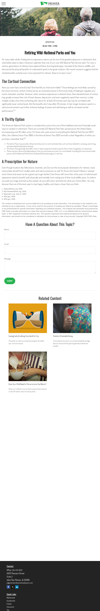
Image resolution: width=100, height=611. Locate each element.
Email (6, 244)
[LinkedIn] (17, 587)
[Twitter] (12, 587)
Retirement (11, 597)
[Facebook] (8, 587)
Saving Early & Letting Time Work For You (24, 336)
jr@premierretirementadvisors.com (20, 583)
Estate (9, 604)
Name (6, 229)
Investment (11, 601)
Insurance (10, 607)
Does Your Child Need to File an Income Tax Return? (27, 384)
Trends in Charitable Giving (63, 336)
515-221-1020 (17, 570)
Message (7, 259)
